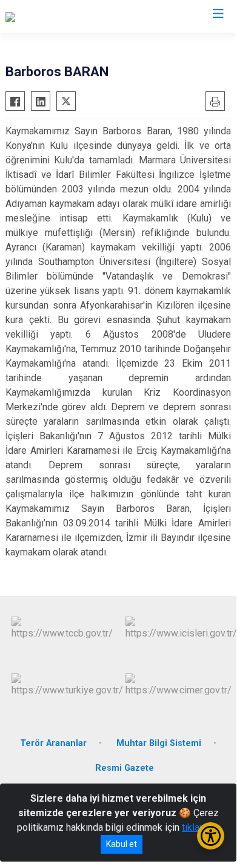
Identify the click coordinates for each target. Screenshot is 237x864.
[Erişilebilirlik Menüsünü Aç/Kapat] (210, 835)
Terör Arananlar (53, 743)
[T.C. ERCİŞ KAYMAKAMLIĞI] (63, 16)
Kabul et (121, 844)
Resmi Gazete (124, 768)
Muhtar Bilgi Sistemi (158, 743)
